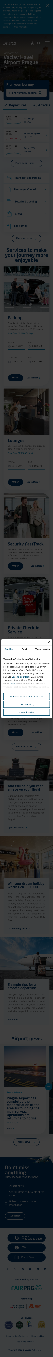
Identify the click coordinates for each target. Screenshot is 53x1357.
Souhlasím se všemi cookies (26, 696)
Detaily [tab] (25, 649)
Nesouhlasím (26, 712)
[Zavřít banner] (49, 642)
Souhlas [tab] (9, 649)
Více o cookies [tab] (42, 649)
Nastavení (25, 704)
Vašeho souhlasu (21, 677)
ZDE (13, 683)
